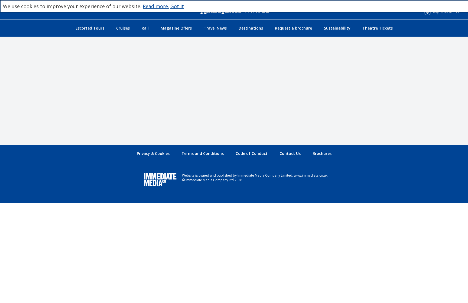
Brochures (322, 153)
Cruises (123, 28)
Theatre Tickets (377, 28)
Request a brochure (293, 28)
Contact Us (290, 153)
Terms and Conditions (202, 153)
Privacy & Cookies (153, 153)
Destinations (251, 28)
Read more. (156, 6)
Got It (177, 6)
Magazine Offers (176, 28)
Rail (145, 28)
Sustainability (337, 28)
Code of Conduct (252, 153)
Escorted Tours (90, 28)
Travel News (215, 28)
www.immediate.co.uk (310, 175)
